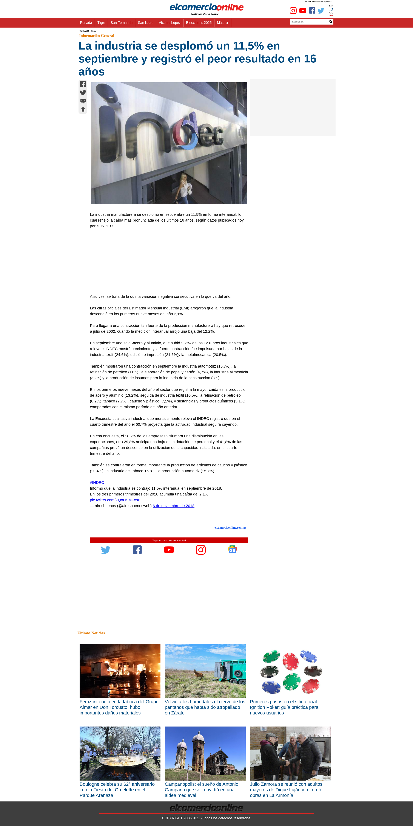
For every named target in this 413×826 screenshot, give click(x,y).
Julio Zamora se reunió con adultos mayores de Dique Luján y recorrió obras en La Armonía (286, 789)
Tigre (101, 23)
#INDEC (97, 482)
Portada (86, 23)
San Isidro (145, 23)
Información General (96, 35)
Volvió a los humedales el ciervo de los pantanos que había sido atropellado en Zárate (205, 707)
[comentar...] (83, 101)
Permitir (240, 25)
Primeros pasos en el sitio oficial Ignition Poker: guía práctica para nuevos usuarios (284, 707)
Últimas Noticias (91, 633)
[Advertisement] (166, 261)
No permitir (218, 25)
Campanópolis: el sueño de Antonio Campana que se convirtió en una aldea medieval (201, 789)
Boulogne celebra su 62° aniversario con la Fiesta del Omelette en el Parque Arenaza (117, 789)
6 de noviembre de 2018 (173, 506)
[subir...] (83, 109)
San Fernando (122, 23)
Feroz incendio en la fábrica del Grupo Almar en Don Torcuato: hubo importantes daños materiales (119, 707)
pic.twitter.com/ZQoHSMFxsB (115, 500)
